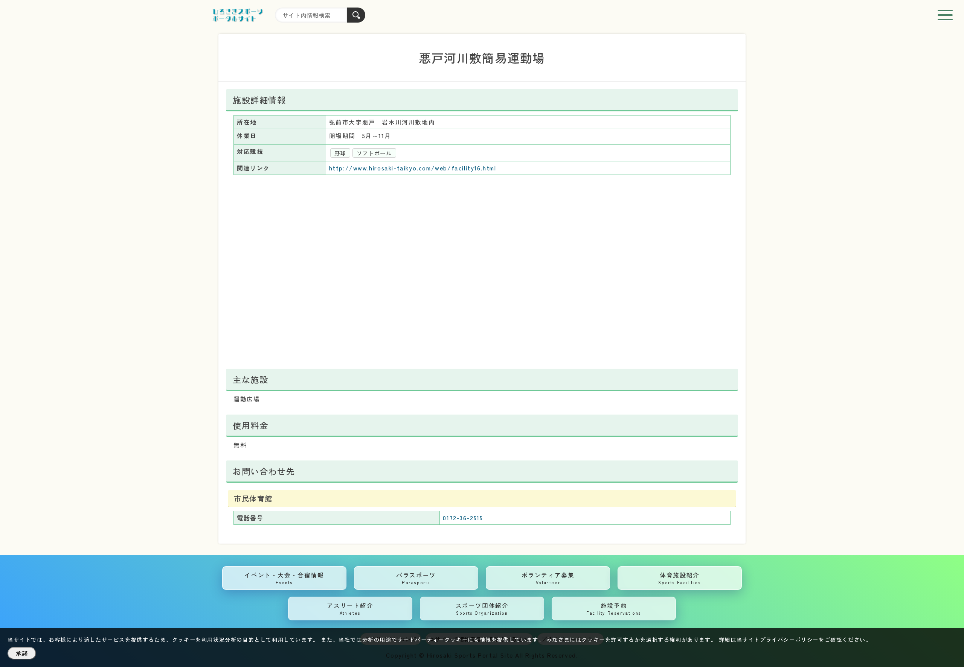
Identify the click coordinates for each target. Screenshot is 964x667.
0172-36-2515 (463, 518)
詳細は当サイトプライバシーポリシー (769, 639)
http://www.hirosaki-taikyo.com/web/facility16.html (412, 168)
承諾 (22, 653)
